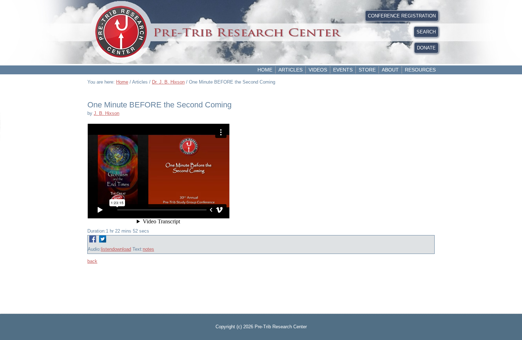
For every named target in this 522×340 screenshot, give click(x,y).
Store (367, 70)
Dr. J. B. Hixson (168, 82)
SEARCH (426, 31)
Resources (420, 70)
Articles (290, 70)
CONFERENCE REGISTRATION (402, 15)
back (92, 261)
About (390, 70)
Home (264, 70)
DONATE (426, 48)
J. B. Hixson (106, 113)
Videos (318, 70)
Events (343, 70)
